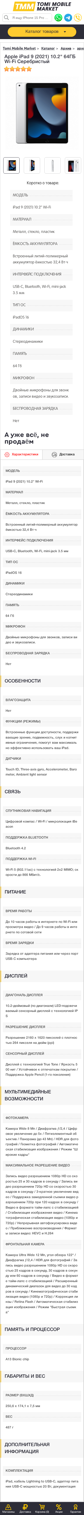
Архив (66, 48)
